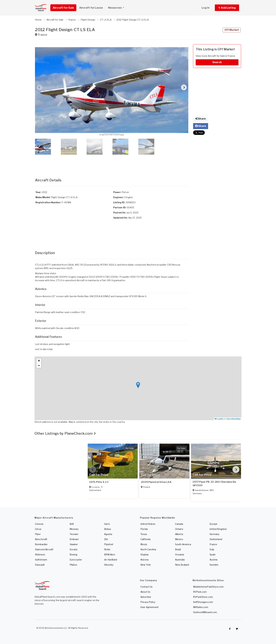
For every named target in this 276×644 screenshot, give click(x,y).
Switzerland (216, 539)
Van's (107, 524)
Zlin (106, 539)
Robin (107, 549)
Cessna (39, 524)
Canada (179, 524)
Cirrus (38, 529)
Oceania (179, 554)
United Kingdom (218, 529)
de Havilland (110, 559)
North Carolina (148, 549)
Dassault (40, 564)
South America (183, 544)
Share (201, 118)
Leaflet (220, 418)
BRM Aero (109, 554)
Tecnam (74, 534)
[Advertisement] (111, 163)
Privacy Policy (147, 602)
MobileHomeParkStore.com (208, 586)
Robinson (40, 554)
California (145, 539)
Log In (206, 7)
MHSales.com (200, 607)
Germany (214, 534)
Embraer (74, 539)
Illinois (143, 544)
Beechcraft (41, 539)
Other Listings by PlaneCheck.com (64, 433)
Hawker (74, 544)
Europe (213, 524)
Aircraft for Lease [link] (91, 7)
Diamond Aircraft (44, 549)
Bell (72, 524)
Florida (144, 529)
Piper (38, 534)
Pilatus (73, 564)
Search (217, 62)
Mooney (74, 529)
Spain (212, 554)
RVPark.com (200, 591)
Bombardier (41, 544)
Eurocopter (76, 559)
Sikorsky (108, 564)
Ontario (179, 529)
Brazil (178, 549)
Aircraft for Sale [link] (63, 7)
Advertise (145, 597)
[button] (226, 7)
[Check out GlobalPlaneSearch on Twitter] (237, 628)
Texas (143, 534)
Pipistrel (108, 544)
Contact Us (146, 586)
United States (147, 524)
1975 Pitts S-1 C (99, 482)
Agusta (108, 534)
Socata (73, 549)
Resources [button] (115, 7)
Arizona (144, 559)
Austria (213, 559)
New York (145, 564)
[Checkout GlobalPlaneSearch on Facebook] (229, 628)
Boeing (73, 554)
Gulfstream (41, 559)
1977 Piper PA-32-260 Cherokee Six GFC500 (214, 483)
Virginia (144, 554)
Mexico (179, 539)
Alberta (179, 534)
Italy (212, 549)
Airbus (107, 529)
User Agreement (149, 607)
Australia (180, 559)
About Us (145, 591)
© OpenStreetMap (233, 418)
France (213, 544)
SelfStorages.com (203, 602)
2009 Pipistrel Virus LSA (156, 482)
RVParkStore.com (203, 597)
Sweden (214, 564)
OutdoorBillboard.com (205, 612)
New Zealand (182, 564)
